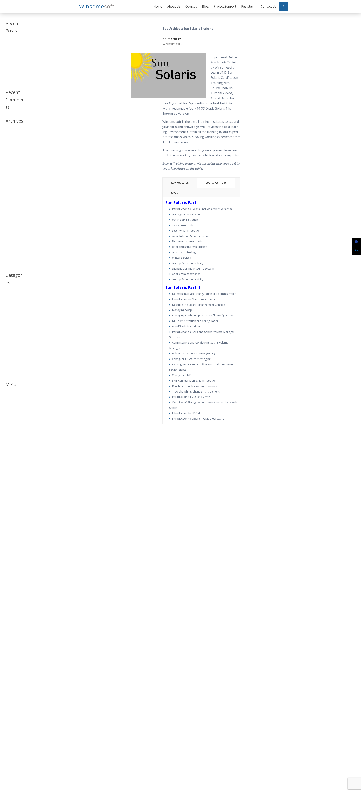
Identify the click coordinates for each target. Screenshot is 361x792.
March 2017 (12, 227)
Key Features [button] (180, 182)
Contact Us (268, 6)
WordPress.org (14, 409)
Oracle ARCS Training (12, 63)
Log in (9, 396)
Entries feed (12, 400)
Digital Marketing (15, 324)
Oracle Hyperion (14, 342)
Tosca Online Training (13, 79)
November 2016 (14, 245)
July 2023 (10, 137)
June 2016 (11, 254)
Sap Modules (12, 356)
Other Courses (171, 39)
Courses (191, 6)
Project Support (225, 6)
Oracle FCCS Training (12, 71)
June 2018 (11, 178)
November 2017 (14, 191)
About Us (173, 6)
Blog (205, 6)
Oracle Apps (12, 338)
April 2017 (11, 223)
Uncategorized (13, 365)
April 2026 (11, 132)
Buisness (10, 303)
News (8, 333)
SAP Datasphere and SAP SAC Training (14, 46)
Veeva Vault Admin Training (14, 55)
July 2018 (10, 173)
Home (158, 6)
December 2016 (14, 241)
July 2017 (10, 209)
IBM (8, 329)
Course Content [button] (215, 182)
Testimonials (12, 360)
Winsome (97, 6)
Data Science (12, 312)
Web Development (13, 371)
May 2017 (11, 218)
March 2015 (12, 263)
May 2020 (11, 146)
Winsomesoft (173, 44)
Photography (13, 351)
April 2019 (11, 160)
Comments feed (14, 405)
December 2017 (14, 187)
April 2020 (11, 150)
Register (247, 6)
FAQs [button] (174, 192)
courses (10, 307)
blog (8, 298)
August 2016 (12, 250)
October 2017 (13, 196)
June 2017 (11, 214)
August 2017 (12, 205)
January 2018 (12, 182)
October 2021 (13, 141)
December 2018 (14, 169)
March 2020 (12, 155)
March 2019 (12, 164)
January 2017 (12, 236)
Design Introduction (12, 318)
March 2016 (12, 259)
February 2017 (13, 232)
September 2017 (14, 200)
